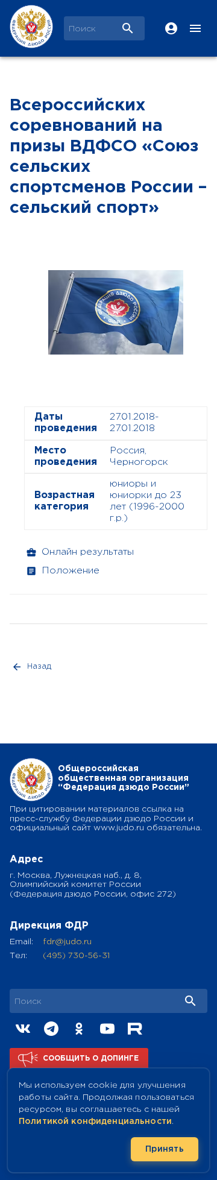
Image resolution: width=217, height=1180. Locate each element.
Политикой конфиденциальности (95, 1121)
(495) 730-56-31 (76, 955)
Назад (39, 666)
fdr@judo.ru (67, 941)
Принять (164, 1149)
